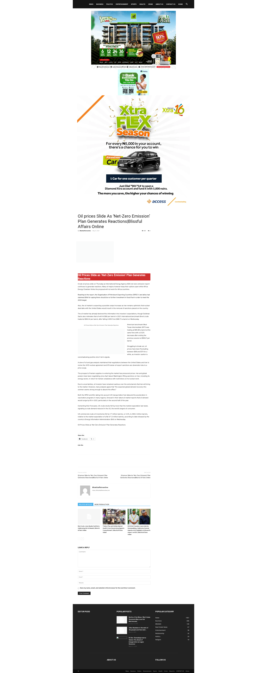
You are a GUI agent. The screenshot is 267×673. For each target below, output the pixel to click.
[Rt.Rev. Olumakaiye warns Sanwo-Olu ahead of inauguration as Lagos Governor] (122, 640)
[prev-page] (79, 538)
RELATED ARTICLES (85, 504)
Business (99, 4)
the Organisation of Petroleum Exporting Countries (113, 295)
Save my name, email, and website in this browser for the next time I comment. (107, 588)
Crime (150, 4)
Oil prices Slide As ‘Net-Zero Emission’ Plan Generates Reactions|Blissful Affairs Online (93, 476)
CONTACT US (170, 4)
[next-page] (82, 538)
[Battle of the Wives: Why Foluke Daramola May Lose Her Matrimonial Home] (122, 619)
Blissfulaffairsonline (85, 230)
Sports (134, 4)
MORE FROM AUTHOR (102, 504)
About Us (159, 4)
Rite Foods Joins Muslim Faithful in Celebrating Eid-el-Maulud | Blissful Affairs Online (88, 528)
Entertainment (122, 4)
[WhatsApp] (94, 235)
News (91, 4)
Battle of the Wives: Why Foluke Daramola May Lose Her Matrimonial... (139, 619)
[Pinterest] (89, 235)
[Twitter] (85, 235)
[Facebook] (80, 235)
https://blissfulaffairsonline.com (101, 490)
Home (180, 4)
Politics (109, 4)
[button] (186, 4)
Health (142, 4)
